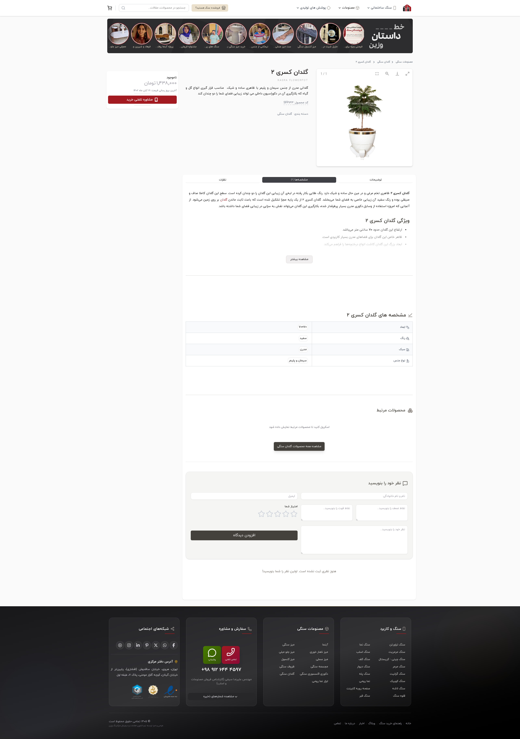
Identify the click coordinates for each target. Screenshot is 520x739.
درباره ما (350, 723)
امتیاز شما (291, 506)
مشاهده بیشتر (299, 259)
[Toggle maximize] (407, 73)
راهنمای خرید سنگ (390, 723)
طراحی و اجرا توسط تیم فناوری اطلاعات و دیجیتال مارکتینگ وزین (136, 725)
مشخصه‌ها (299, 180)
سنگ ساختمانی (381, 8)
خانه (408, 723)
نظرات (222, 180)
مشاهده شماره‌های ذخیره (218, 697)
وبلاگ (371, 723)
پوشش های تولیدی (313, 8)
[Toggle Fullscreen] (377, 73)
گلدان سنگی (383, 62)
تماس (337, 723)
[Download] (397, 73)
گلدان (223, 200)
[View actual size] (387, 73)
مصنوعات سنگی (404, 62)
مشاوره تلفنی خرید (140, 99)
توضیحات (376, 180)
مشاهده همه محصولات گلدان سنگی (299, 446)
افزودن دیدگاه (244, 535)
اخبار (361, 723)
